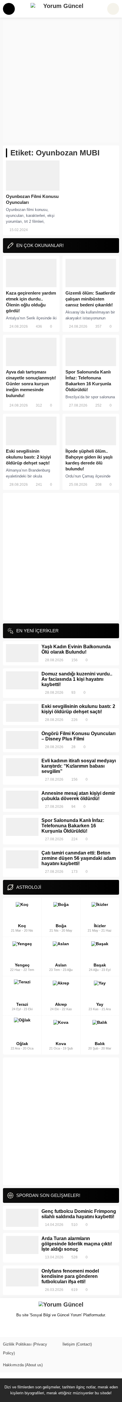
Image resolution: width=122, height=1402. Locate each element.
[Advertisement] (61, 81)
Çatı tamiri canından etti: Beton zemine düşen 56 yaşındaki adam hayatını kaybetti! (78, 858)
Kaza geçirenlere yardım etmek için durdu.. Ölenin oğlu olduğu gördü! (31, 301)
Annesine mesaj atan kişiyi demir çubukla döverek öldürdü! (78, 796)
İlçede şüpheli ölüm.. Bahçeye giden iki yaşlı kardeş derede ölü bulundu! (89, 460)
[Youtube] (37, 1328)
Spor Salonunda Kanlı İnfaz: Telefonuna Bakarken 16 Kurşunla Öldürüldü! (88, 380)
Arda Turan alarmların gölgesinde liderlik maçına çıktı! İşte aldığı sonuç (76, 1244)
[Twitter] (17, 1328)
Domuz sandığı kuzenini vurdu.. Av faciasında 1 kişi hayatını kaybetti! (76, 679)
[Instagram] (27, 1328)
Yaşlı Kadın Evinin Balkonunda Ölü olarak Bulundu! (76, 649)
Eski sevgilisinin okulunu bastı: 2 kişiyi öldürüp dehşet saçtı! (28, 457)
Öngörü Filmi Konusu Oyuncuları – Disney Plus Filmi (78, 736)
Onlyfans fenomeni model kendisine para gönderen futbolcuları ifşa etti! (70, 1276)
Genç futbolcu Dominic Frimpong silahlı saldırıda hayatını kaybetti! (78, 1214)
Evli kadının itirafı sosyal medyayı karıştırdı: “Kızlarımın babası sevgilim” (78, 766)
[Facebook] (7, 1328)
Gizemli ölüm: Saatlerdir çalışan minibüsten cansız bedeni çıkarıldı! (90, 298)
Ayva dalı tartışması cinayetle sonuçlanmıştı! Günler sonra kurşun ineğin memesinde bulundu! (31, 383)
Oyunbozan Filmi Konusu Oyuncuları (32, 199)
